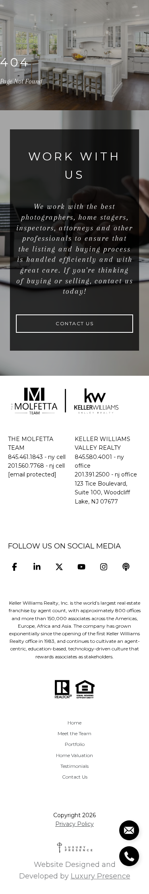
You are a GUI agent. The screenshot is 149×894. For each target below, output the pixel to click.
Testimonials (74, 766)
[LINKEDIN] (36, 566)
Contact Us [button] (74, 323)
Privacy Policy (74, 824)
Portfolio (75, 744)
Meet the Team (74, 733)
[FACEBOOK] (14, 566)
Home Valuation (74, 755)
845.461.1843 (25, 457)
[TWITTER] (59, 566)
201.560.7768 (26, 465)
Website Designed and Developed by (74, 870)
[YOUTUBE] (81, 566)
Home (74, 723)
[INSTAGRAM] (103, 566)
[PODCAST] (125, 566)
